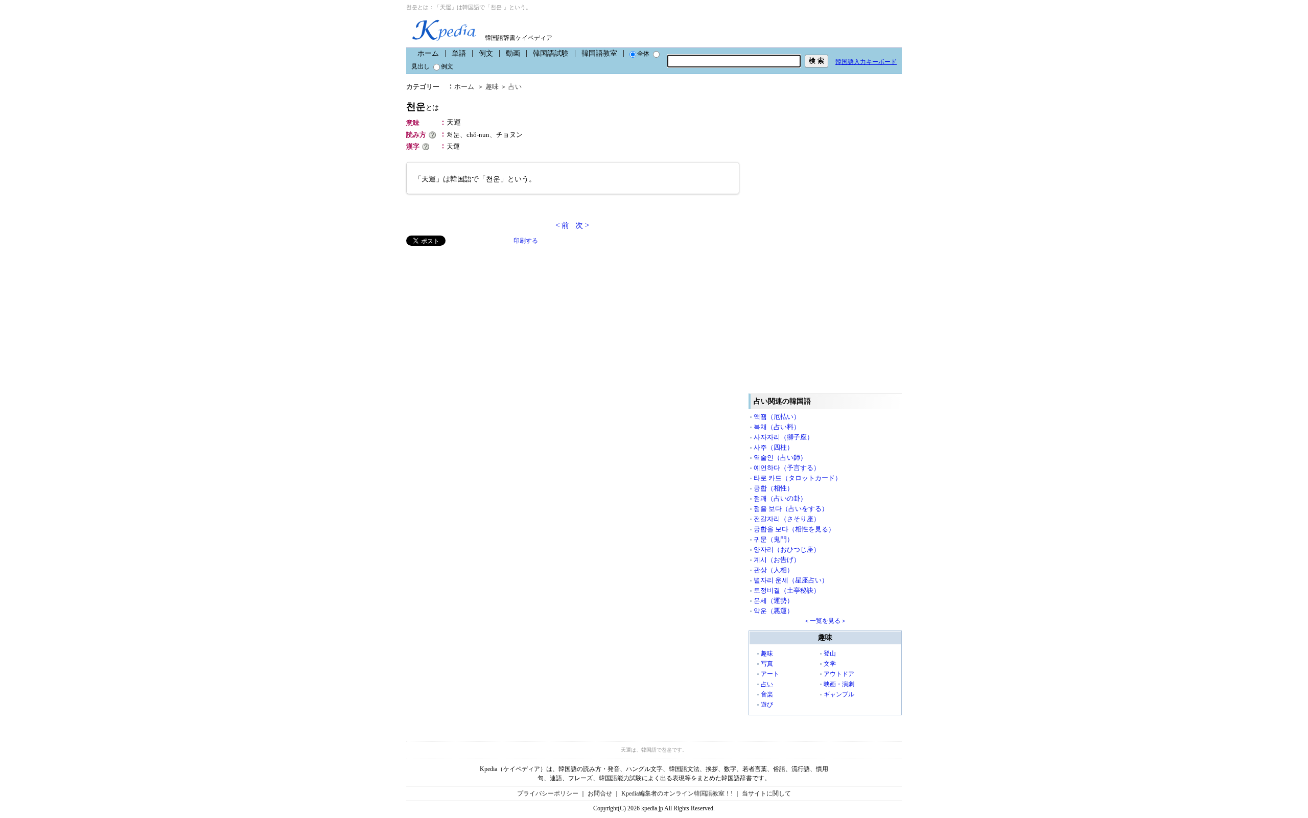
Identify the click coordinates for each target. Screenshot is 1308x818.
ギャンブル (839, 694)
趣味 (492, 86)
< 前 (562, 225)
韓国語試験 (551, 53)
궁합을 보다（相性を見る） (794, 529)
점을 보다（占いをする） (791, 508)
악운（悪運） (773, 611)
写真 (767, 663)
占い (515, 86)
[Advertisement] (482, 317)
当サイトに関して (766, 793)
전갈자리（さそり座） (787, 519)
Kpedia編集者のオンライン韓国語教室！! (677, 793)
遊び (767, 704)
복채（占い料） (777, 427)
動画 (513, 53)
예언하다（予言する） (787, 468)
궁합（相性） (773, 488)
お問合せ (600, 793)
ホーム (428, 53)
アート (770, 673)
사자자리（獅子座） (783, 437)
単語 (459, 53)
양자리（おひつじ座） (787, 549)
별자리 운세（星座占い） (791, 580)
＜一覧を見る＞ (825, 620)
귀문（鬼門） (773, 539)
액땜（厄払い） (777, 416)
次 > (582, 225)
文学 (830, 663)
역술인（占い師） (780, 457)
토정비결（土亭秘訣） (787, 590)
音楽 (767, 694)
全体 (643, 53)
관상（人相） (773, 570)
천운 (422, 106)
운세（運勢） (773, 600)
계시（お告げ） (777, 560)
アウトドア (839, 673)
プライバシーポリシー (547, 793)
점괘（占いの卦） (780, 498)
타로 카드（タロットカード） (798, 478)
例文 (486, 53)
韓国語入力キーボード (866, 61)
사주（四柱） (773, 447)
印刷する (525, 240)
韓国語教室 (599, 53)
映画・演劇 (839, 684)
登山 (830, 653)
